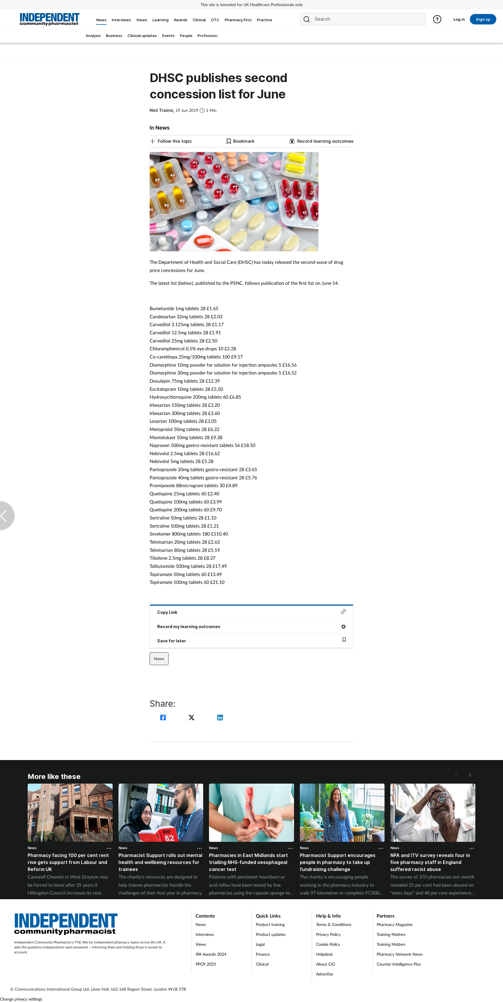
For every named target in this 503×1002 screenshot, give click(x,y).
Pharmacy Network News (400, 954)
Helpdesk (324, 954)
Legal (260, 944)
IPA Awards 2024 (211, 954)
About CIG (325, 964)
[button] (469, 775)
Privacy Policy (328, 934)
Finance (263, 954)
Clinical (262, 964)
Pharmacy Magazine (394, 924)
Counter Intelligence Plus (399, 964)
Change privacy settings (21, 998)
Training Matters (391, 934)
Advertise (324, 973)
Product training (270, 924)
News (159, 658)
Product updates (271, 934)
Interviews (205, 934)
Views (201, 944)
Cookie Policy (328, 944)
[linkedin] (220, 718)
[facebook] (164, 718)
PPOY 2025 (206, 964)
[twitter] (192, 718)
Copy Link (167, 612)
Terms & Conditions (333, 924)
